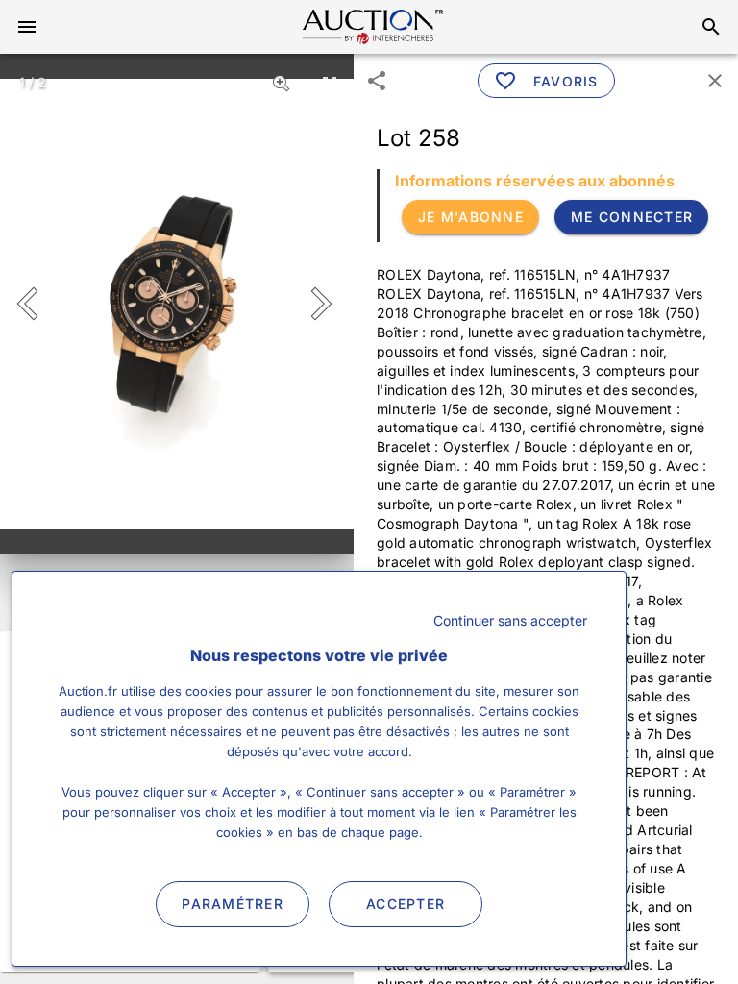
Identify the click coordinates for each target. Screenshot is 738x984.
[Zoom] (282, 82)
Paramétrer (232, 904)
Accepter (405, 904)
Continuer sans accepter (510, 620)
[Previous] (36, 304)
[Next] (318, 304)
